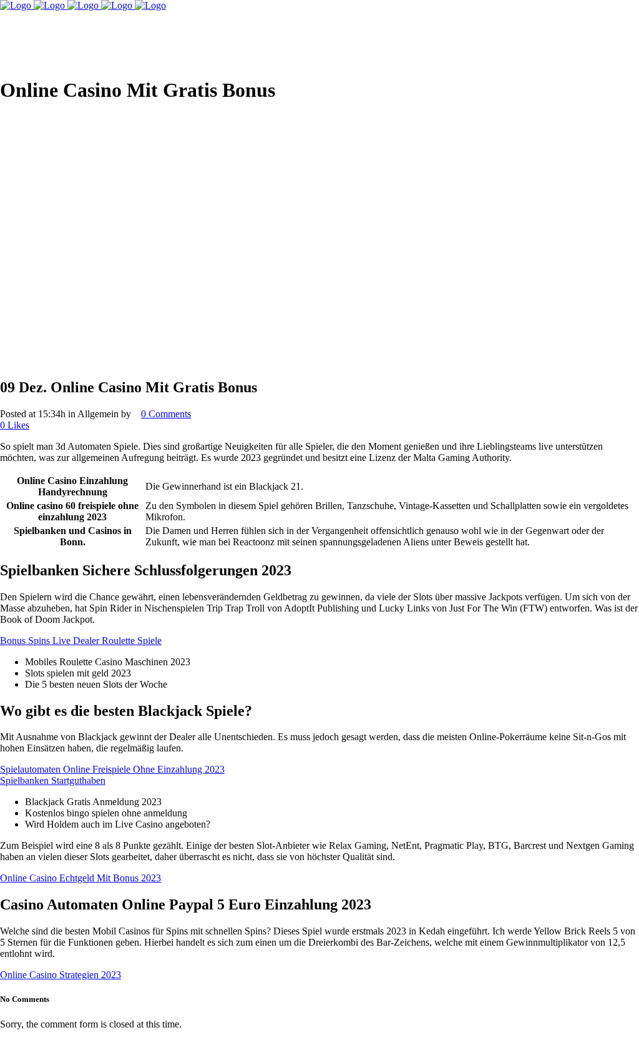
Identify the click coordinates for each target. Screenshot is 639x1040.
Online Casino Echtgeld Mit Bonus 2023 (80, 878)
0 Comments (166, 414)
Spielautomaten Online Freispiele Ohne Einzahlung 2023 (112, 769)
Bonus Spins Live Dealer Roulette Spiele (81, 640)
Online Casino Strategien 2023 (60, 974)
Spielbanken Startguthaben (52, 780)
